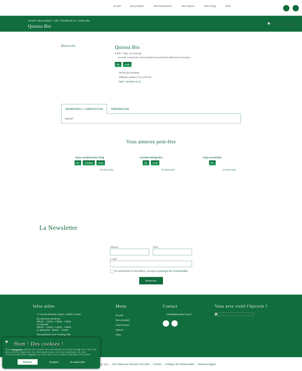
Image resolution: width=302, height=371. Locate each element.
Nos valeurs (188, 5)
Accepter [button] (54, 362)
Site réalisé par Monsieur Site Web (130, 364)
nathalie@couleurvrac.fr (179, 314)
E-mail (113, 259)
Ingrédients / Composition (84, 108)
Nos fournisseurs (163, 5)
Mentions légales (207, 364)
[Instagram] (296, 8)
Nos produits (137, 5)
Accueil (117, 5)
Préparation (120, 108)
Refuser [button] (27, 361)
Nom (155, 247)
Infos (228, 5)
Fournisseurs (123, 324)
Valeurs (120, 329)
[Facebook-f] (286, 8)
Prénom (114, 247)
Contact (157, 364)
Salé (56, 20)
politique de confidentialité (173, 270)
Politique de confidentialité (179, 364)
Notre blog (210, 5)
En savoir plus (77, 362)
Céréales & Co (68, 20)
